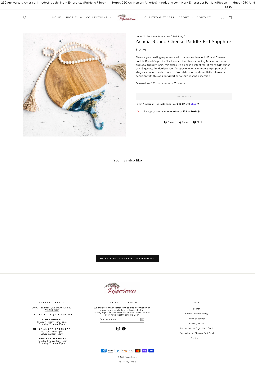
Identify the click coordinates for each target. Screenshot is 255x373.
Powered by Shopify (127, 361)
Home (56, 17)
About (184, 17)
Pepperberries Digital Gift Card (196, 328)
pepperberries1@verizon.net (52, 315)
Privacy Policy (196, 323)
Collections (97, 17)
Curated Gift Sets (159, 17)
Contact (204, 17)
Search (196, 308)
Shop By (73, 17)
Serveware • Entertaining (170, 36)
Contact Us (196, 338)
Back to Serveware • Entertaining (129, 258)
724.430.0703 (52, 310)
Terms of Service (196, 318)
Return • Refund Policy (196, 313)
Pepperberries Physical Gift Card (196, 333)
